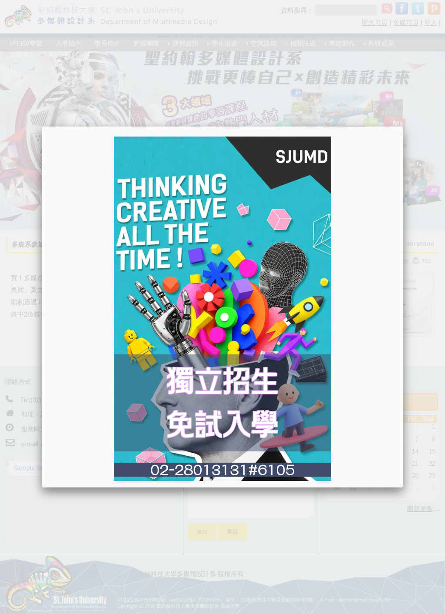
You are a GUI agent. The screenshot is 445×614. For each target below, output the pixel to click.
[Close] (403, 126)
